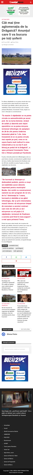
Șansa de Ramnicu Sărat (10, 455)
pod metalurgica (7, 251)
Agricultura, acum (9, 452)
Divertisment (7, 440)
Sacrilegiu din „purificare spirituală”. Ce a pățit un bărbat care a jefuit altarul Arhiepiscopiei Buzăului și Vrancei (8, 285)
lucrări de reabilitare (8, 248)
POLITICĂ (6, 437)
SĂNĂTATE (5, 305)
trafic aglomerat (18, 251)
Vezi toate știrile (25, 329)
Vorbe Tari (7, 449)
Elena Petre (15, 42)
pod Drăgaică (19, 248)
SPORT (6, 443)
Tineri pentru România (10, 446)
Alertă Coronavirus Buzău (11, 431)
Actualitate (5, 19)
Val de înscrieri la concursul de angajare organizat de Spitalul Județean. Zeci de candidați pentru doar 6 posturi (8, 312)
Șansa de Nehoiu (8, 458)
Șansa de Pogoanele (9, 461)
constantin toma (13, 245)
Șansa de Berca (8, 464)
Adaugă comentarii (8, 44)
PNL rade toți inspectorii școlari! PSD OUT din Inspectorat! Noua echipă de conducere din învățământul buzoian (23, 286)
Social (5, 428)
